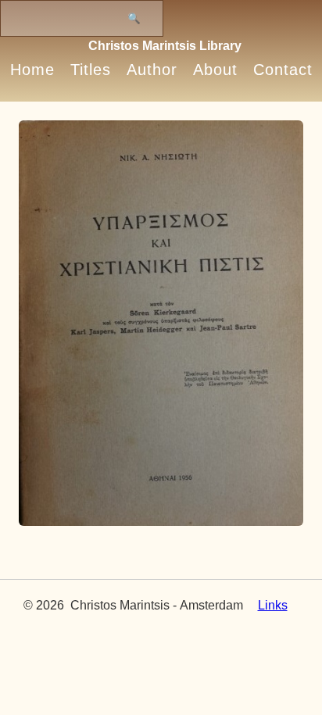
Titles (90, 69)
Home (32, 69)
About (215, 69)
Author (152, 69)
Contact (283, 69)
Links (273, 605)
